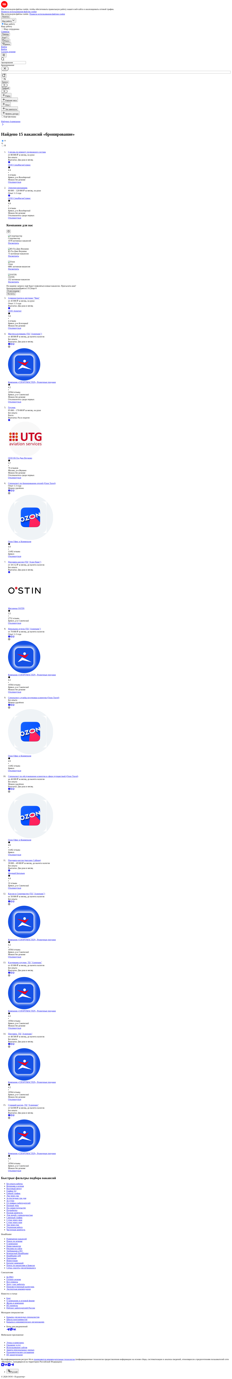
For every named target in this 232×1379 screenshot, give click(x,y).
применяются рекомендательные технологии (54, 1359)
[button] (4, 47)
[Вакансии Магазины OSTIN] (118, 590)
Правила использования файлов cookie (47, 14)
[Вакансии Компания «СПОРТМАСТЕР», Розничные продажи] (118, 364)
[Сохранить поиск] (3, 76)
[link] (5, 40)
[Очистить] (5, 68)
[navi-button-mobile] (3, 55)
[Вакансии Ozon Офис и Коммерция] (118, 517)
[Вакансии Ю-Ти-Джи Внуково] (118, 439)
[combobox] (13, 62)
